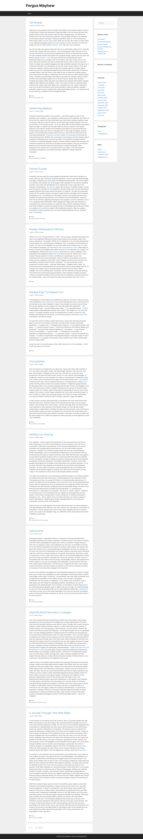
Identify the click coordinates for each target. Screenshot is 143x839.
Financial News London (69, 247)
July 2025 (101, 115)
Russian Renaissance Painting (46, 229)
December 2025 (103, 103)
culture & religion (37, 817)
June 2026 (101, 87)
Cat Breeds (35, 22)
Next (40, 828)
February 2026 (102, 98)
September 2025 (103, 110)
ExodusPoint (50, 302)
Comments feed (103, 154)
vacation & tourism (40, 218)
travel (32, 218)
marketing (43, 158)
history (35, 423)
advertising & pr (35, 158)
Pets (42, 97)
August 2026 (102, 82)
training (43, 423)
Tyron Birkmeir (83, 379)
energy (46, 520)
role (39, 423)
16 (37, 828)
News (32, 96)
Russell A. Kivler (57, 45)
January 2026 (102, 100)
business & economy (37, 702)
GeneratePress (82, 836)
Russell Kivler (77, 256)
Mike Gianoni (53, 252)
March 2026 (102, 95)
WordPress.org (102, 157)
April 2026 (101, 92)
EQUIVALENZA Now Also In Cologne (50, 612)
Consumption (37, 361)
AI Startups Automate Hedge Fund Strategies (61, 135)
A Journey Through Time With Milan (49, 712)
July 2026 (101, 85)
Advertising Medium (40, 108)
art (32, 423)
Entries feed (102, 152)
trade (44, 702)
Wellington (82, 681)
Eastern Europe (38, 168)
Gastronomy (36, 530)
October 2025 (102, 108)
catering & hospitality (37, 601)
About (29, 13)
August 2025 (102, 113)
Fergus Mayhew (40, 5)
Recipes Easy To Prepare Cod (46, 292)
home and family (35, 97)
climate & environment (37, 520)
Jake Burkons (50, 187)
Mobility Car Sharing (41, 434)
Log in (100, 149)
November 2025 (103, 105)
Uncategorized (102, 134)
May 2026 (101, 90)
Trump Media (37, 212)
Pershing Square (48, 41)
